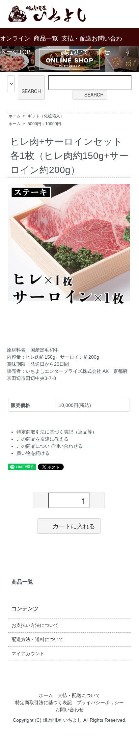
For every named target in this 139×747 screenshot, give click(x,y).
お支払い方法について (35, 625)
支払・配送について (79, 695)
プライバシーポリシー (100, 702)
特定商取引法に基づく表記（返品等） (57, 432)
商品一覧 (46, 38)
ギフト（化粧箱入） (46, 116)
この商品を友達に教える (42, 439)
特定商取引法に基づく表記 (43, 702)
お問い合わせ (69, 709)
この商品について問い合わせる (50, 446)
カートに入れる (74, 525)
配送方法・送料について (37, 639)
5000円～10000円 (44, 123)
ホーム (14, 116)
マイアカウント (28, 653)
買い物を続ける (33, 453)
